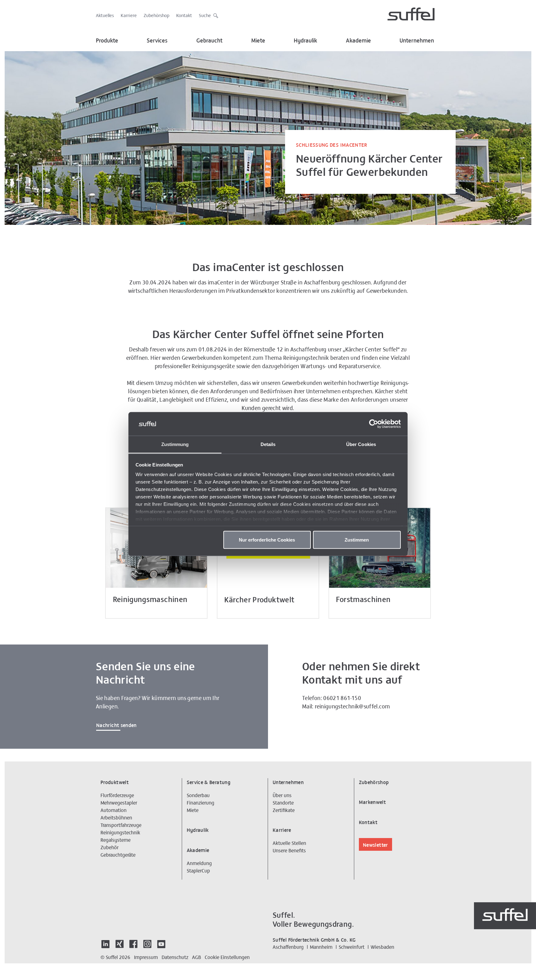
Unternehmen (417, 40)
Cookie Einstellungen (227, 956)
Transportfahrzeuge (120, 824)
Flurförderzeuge (117, 795)
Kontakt (184, 15)
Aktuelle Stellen (289, 842)
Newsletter (375, 844)
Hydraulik (305, 40)
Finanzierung (200, 802)
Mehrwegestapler (118, 802)
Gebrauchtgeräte (118, 854)
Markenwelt (372, 801)
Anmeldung (199, 862)
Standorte (283, 802)
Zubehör (109, 847)
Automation (113, 809)
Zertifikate (284, 809)
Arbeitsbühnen (116, 817)
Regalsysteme (115, 839)
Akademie (358, 40)
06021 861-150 (342, 698)
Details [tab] (268, 444)
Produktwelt (114, 781)
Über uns (282, 795)
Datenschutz (175, 956)
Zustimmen (357, 539)
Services (157, 40)
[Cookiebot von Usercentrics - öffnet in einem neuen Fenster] (373, 424)
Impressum (146, 956)
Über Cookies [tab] (361, 444)
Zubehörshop (156, 15)
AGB (196, 956)
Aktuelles (105, 15)
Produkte (107, 40)
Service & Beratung (208, 781)
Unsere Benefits (289, 850)
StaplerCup (198, 870)
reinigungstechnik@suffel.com (352, 706)
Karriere (129, 15)
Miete (258, 40)
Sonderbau (198, 795)
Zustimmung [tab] (175, 444)
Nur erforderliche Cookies (267, 539)
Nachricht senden (116, 724)
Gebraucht (209, 40)
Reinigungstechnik (120, 832)
